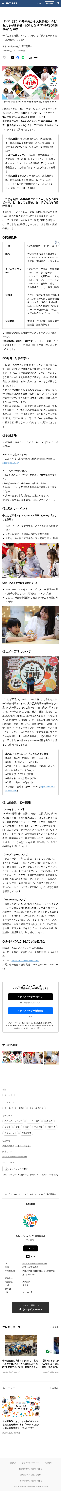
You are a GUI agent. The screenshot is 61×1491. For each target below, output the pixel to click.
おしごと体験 (33, 1121)
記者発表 (48, 1121)
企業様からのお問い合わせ (30, 1474)
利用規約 (48, 1463)
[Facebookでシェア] (17, 57)
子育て (7, 1127)
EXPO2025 (26, 1133)
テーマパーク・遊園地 (14, 1108)
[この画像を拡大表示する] (12, 1058)
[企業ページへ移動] (30, 1221)
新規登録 (49, 3)
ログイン (40, 3)
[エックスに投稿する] (12, 57)
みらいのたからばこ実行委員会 (43, 1194)
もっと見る (54, 1327)
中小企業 (38, 1127)
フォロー (30, 1248)
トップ (7, 1194)
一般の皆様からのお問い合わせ (30, 1480)
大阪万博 (51, 1127)
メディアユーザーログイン (30, 997)
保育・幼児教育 (36, 1108)
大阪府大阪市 (8, 1146)
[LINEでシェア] (23, 57)
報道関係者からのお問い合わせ (30, 1469)
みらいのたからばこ (13, 1121)
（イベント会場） (23, 1146)
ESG (27, 1127)
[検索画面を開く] (58, 3)
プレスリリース (19, 1194)
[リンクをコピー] (36, 57)
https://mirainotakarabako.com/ (25, 960)
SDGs (18, 1127)
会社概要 (13, 1463)
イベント (8, 1095)
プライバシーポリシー (30, 1463)
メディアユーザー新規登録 (30, 1010)
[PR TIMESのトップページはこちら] (11, 3)
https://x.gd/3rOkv (10, 463)
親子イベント (10, 1133)
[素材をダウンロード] (31, 57)
